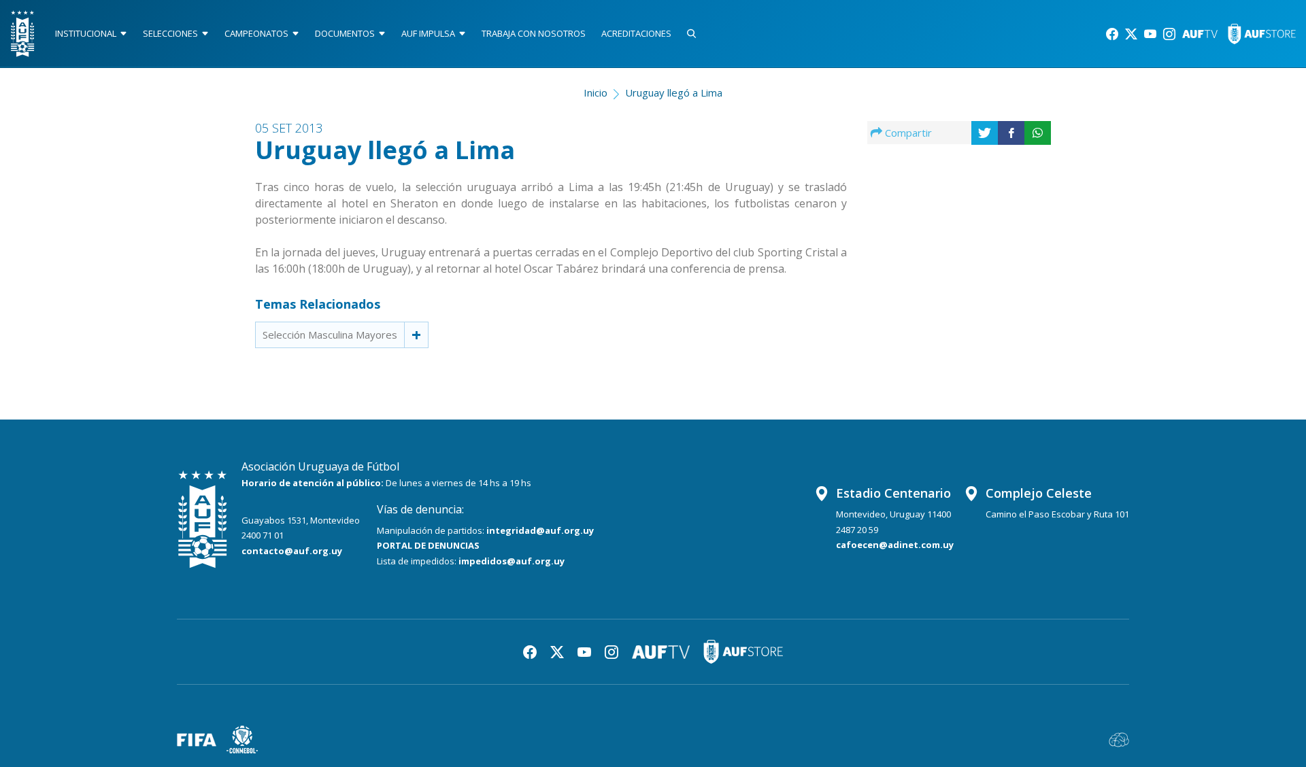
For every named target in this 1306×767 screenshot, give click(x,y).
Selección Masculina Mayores (330, 334)
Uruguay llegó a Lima (673, 92)
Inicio (595, 92)
